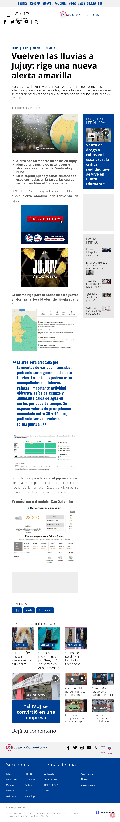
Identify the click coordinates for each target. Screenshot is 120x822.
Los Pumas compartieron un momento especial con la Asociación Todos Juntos (76, 721)
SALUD (47, 790)
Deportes (47, 3)
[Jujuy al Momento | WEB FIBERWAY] (110, 748)
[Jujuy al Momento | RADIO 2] (103, 753)
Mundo (72, 3)
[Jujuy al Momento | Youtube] (26, 22)
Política (23, 3)
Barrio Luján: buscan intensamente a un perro (21, 658)
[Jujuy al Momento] (26, 750)
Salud (81, 3)
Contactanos (88, 785)
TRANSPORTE (51, 779)
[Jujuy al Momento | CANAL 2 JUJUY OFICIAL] (96, 748)
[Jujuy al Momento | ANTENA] (103, 748)
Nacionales (12, 779)
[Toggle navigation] (8, 15)
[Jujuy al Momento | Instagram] (19, 22)
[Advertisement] (44, 582)
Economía (35, 3)
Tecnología (30, 796)
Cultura (91, 3)
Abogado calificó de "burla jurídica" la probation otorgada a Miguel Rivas (76, 695)
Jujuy (17, 610)
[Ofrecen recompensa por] (49, 649)
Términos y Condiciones (15, 807)
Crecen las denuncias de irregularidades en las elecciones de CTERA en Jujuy (103, 721)
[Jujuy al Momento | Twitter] (13, 22)
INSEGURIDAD (51, 785)
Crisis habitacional (36, 695)
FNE (100, 3)
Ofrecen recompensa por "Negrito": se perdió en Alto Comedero (49, 660)
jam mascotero (20, 644)
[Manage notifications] (112, 815)
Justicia (97, 681)
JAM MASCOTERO (74, 644)
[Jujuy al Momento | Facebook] (6, 22)
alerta (29, 610)
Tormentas (45, 610)
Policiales (61, 3)
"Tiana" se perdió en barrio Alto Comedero (72, 658)
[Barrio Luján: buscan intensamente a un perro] (23, 649)
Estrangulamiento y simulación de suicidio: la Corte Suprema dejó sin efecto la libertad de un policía (97, 270)
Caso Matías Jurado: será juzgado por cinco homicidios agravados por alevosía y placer (102, 696)
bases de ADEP (100, 708)
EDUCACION (50, 773)
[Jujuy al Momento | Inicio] (110, 764)
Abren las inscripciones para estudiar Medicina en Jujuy (93, 313)
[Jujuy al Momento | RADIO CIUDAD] (110, 753)
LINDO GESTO (73, 708)
